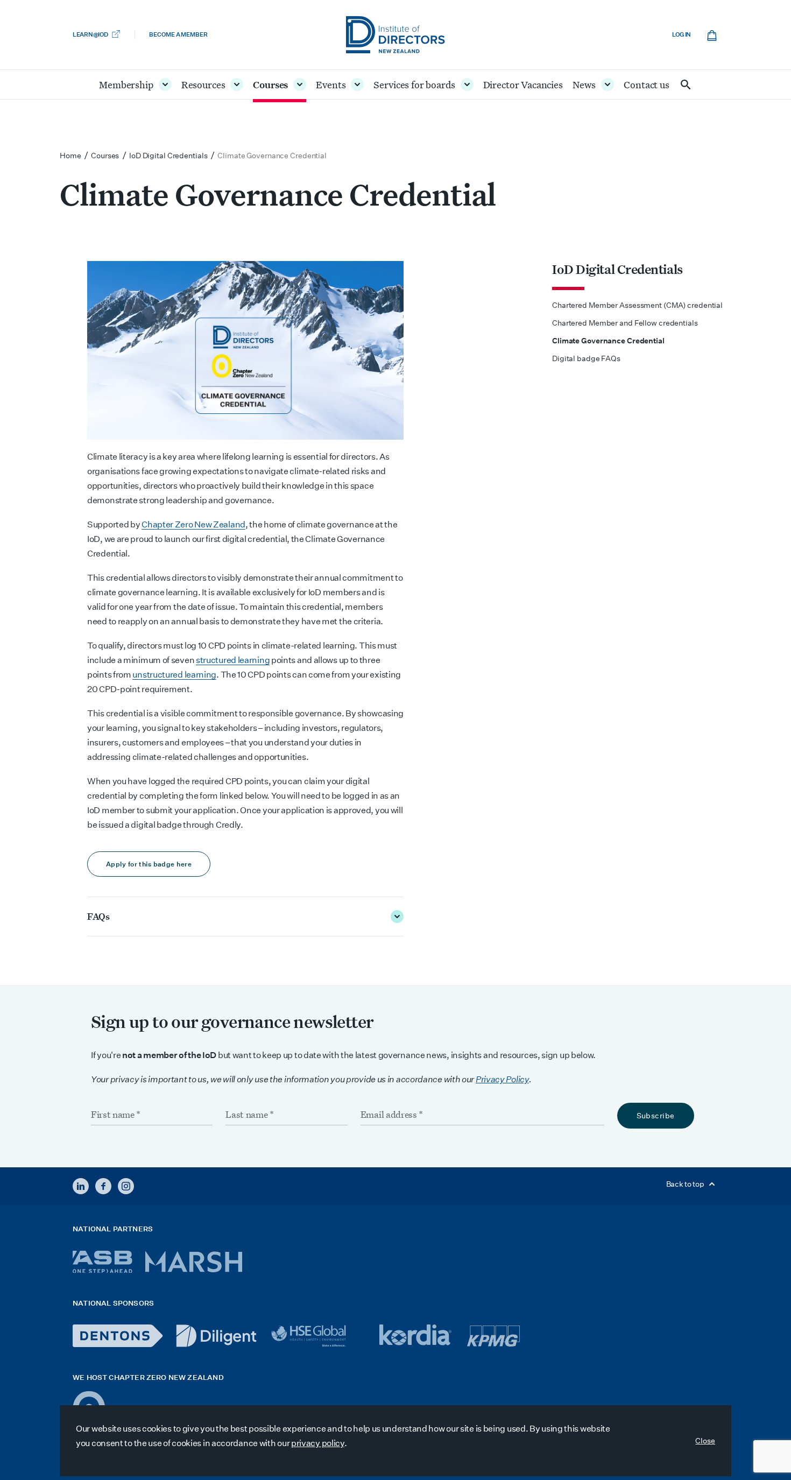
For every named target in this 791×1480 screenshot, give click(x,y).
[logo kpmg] (493, 1335)
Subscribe (656, 1115)
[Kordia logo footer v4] (416, 1335)
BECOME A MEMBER (178, 35)
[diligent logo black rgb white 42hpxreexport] (216, 1335)
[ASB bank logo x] (102, 1261)
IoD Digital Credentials (617, 269)
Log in (681, 35)
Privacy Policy (502, 1079)
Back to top (685, 1184)
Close (705, 1441)
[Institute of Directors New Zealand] (395, 34)
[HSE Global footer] (318, 1335)
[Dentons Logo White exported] (118, 1335)
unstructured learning (174, 674)
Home (70, 155)
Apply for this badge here (149, 864)
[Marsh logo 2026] (193, 1261)
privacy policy (317, 1443)
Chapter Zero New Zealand (193, 524)
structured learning (233, 660)
